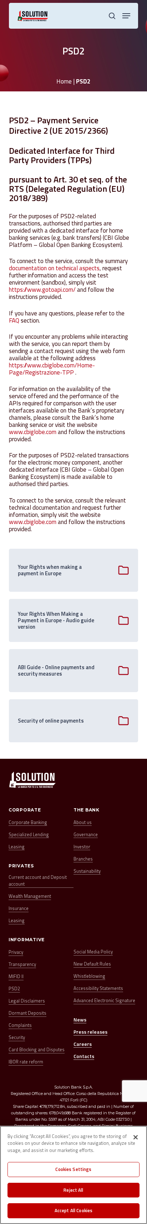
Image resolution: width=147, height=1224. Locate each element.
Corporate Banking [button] (28, 822)
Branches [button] (83, 859)
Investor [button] (82, 846)
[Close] (135, 1137)
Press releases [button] (90, 1031)
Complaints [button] (20, 1025)
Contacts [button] (84, 1056)
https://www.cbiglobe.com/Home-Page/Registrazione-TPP (52, 369)
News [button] (80, 1019)
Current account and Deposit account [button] (38, 881)
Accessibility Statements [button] (98, 988)
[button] (126, 15)
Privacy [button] (16, 952)
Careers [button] (83, 1044)
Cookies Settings (73, 1169)
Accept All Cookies (73, 1210)
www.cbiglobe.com (32, 432)
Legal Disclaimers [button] (27, 1000)
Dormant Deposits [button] (27, 1013)
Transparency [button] (22, 964)
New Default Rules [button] (92, 964)
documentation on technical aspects (54, 268)
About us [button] (83, 822)
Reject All (73, 1190)
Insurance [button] (19, 908)
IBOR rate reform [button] (26, 1061)
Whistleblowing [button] (89, 976)
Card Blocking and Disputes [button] (37, 1049)
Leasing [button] (17, 846)
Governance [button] (86, 834)
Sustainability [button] (87, 871)
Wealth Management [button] (30, 896)
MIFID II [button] (16, 976)
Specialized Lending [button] (29, 834)
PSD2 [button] (14, 988)
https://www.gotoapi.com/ (42, 289)
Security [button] (17, 1037)
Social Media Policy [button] (93, 951)
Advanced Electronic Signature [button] (104, 1000)
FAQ (15, 320)
